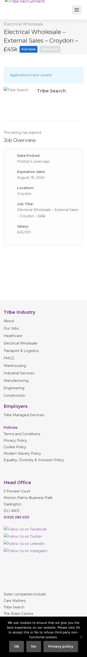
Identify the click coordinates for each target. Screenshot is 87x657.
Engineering (14, 388)
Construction (14, 395)
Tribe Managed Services (24, 415)
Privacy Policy (15, 440)
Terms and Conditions (22, 434)
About (9, 321)
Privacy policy (60, 646)
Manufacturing (16, 380)
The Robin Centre (18, 614)
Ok (16, 646)
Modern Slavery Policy (22, 453)
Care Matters (15, 601)
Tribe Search (14, 607)
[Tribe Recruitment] (25, 3)
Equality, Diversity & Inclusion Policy (34, 460)
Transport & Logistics (21, 351)
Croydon (24, 193)
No (33, 646)
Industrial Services (19, 373)
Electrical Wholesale (23, 24)
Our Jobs (11, 328)
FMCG (9, 358)
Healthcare (13, 336)
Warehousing (15, 366)
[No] (81, 636)
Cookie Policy (15, 447)
